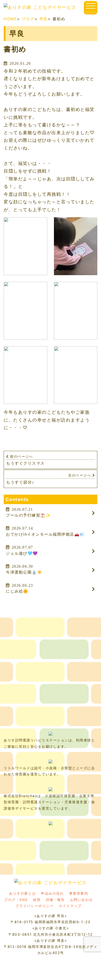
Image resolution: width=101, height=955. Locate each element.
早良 (43, 18)
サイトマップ (70, 906)
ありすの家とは (22, 893)
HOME (10, 18)
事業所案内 (78, 893)
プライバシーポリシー (34, 906)
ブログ (28, 18)
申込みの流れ (52, 893)
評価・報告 (55, 900)
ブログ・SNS (16, 900)
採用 (36, 900)
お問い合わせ (81, 900)
